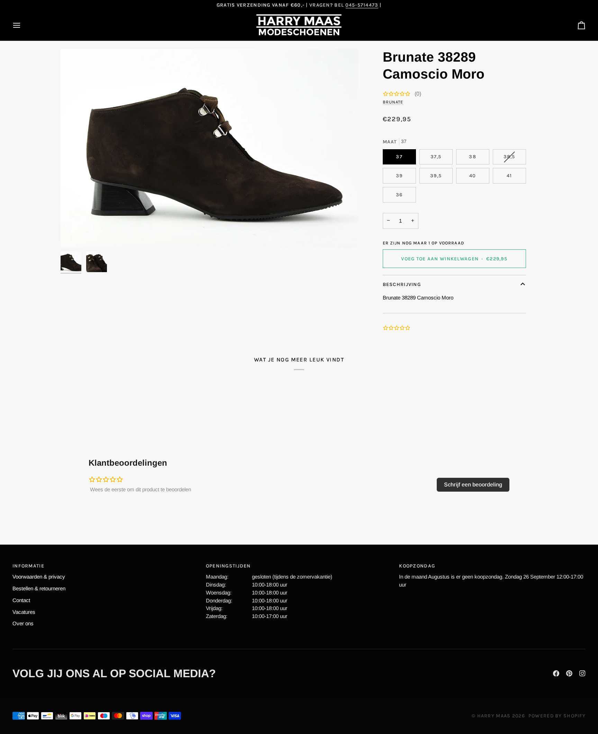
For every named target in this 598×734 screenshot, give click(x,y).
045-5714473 (361, 5)
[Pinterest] (569, 673)
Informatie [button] (28, 566)
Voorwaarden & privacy (38, 577)
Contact (21, 600)
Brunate (393, 102)
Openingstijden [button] (228, 566)
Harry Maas (494, 716)
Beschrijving (402, 284)
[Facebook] (556, 673)
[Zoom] (210, 148)
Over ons (23, 623)
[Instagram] (582, 673)
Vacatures (23, 612)
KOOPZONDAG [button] (417, 566)
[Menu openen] (22, 25)
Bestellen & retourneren (38, 588)
